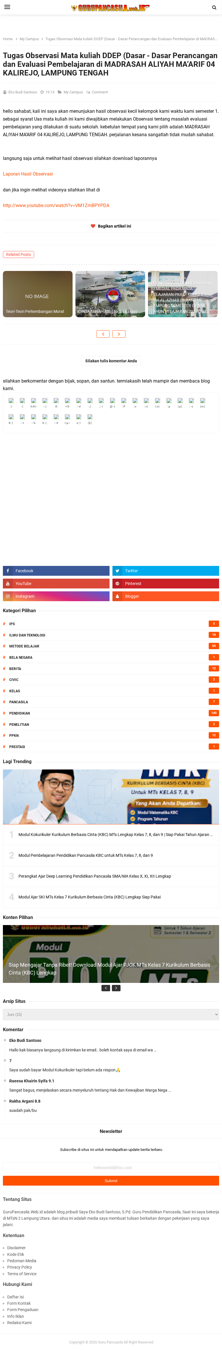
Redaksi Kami (19, 1322)
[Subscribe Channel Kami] (56, 583)
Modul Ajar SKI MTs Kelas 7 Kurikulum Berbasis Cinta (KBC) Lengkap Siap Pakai (89, 897)
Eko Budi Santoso (25, 1040)
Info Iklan (15, 1316)
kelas (14, 691)
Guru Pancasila (110, 1342)
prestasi (17, 747)
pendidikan (19, 713)
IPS (12, 624)
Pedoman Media (21, 1260)
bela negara (20, 658)
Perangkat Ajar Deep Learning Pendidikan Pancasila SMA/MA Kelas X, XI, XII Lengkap (94, 876)
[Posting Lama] (118, 334)
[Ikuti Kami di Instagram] (56, 596)
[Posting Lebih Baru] (103, 334)
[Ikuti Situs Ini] (165, 596)
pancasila (18, 702)
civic (13, 680)
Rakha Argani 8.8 (24, 1101)
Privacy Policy (19, 1267)
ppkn (13, 736)
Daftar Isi (15, 1297)
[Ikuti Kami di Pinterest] (165, 583)
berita (15, 669)
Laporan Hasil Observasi (28, 174)
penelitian (19, 725)
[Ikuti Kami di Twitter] (165, 571)
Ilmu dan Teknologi (27, 635)
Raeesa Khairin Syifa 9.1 (31, 1081)
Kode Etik (15, 1254)
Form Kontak (19, 1303)
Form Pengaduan (22, 1309)
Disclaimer (16, 1247)
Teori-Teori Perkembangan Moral (35, 311)
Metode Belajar (24, 646)
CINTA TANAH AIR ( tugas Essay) (107, 311)
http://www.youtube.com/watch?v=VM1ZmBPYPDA (56, 205)
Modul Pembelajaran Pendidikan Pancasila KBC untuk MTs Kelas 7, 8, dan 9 (85, 855)
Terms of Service (21, 1273)
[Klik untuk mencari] (214, 7)
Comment (100, 92)
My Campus (74, 92)
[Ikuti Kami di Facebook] (56, 571)
